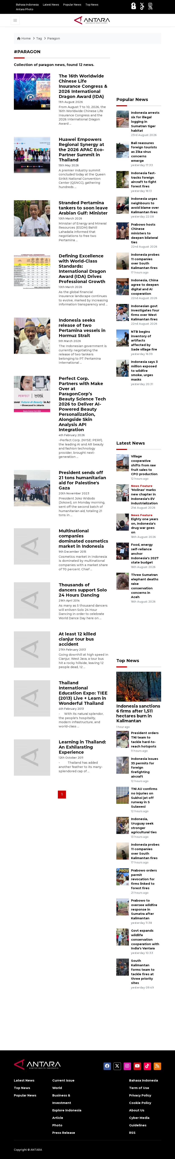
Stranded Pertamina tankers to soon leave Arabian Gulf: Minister (83, 208)
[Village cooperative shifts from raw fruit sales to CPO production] (122, 462)
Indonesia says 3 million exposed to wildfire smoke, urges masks (144, 370)
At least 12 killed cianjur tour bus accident (77, 639)
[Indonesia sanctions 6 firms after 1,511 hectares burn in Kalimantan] (138, 686)
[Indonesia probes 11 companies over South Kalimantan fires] (122, 261)
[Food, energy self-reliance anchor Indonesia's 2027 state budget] (122, 551)
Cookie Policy (140, 1103)
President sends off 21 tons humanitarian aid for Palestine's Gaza (82, 480)
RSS (132, 1133)
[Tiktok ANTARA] (142, 8)
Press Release (63, 1133)
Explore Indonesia (66, 1110)
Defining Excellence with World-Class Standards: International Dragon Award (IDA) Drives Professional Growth (82, 268)
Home (26, 38)
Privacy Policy (140, 1095)
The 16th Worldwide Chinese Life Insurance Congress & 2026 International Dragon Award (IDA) (83, 86)
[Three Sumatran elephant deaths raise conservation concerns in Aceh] (122, 581)
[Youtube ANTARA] (133, 8)
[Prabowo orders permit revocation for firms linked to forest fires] (122, 876)
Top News (91, 4)
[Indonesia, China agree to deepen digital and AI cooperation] (122, 286)
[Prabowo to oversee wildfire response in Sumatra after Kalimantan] (122, 907)
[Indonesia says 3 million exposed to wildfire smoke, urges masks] (122, 368)
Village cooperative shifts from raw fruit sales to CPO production (144, 465)
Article (57, 1118)
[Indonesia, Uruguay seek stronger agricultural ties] (122, 825)
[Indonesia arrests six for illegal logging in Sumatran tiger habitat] (122, 119)
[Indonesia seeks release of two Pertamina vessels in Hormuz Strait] (32, 335)
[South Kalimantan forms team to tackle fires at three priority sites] (122, 967)
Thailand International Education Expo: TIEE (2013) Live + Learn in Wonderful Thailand (83, 693)
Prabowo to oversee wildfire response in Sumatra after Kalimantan (144, 909)
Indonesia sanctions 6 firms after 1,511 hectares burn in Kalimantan (138, 713)
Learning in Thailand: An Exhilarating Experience (82, 747)
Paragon (53, 38)
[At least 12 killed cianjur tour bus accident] (32, 649)
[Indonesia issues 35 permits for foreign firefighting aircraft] (122, 765)
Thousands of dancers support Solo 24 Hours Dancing (83, 590)
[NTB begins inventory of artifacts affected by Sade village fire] (122, 338)
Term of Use (139, 1088)
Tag (39, 38)
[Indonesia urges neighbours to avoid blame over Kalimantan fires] (122, 205)
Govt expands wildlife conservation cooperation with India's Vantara (145, 939)
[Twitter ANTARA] (142, 5)
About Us (136, 1110)
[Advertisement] (138, 70)
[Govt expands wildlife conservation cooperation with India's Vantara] (122, 937)
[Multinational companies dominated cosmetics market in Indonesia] (32, 546)
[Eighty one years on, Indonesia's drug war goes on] (122, 522)
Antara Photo (24, 9)
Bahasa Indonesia (27, 4)
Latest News (51, 4)
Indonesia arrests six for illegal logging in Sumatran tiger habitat (145, 121)
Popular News (72, 4)
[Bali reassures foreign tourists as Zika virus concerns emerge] (122, 149)
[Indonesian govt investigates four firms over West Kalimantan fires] (122, 312)
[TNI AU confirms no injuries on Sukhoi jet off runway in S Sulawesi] (122, 795)
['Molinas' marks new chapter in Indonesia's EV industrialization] (122, 493)
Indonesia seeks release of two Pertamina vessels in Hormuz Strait (82, 328)
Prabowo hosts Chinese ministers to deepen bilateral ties (144, 233)
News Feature (141, 486)
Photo (57, 1125)
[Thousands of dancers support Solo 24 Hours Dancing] (32, 600)
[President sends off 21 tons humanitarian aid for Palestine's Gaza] (32, 488)
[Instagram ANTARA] (150, 5)
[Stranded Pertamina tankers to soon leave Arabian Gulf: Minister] (32, 218)
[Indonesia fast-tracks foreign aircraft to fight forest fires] (122, 179)
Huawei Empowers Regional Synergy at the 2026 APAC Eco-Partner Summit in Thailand (81, 149)
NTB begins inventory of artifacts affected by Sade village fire (144, 340)
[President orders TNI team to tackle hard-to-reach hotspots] (122, 739)
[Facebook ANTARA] (133, 5)
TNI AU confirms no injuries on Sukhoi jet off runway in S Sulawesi (144, 798)
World (57, 1088)
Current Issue (63, 1080)
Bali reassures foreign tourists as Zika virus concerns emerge (144, 152)
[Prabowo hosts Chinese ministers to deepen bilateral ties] (122, 231)
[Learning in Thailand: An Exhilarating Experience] (32, 757)
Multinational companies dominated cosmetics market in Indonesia (83, 538)
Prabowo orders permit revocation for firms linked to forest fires (144, 879)
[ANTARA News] (92, 20)
